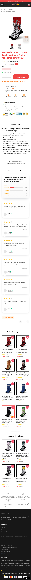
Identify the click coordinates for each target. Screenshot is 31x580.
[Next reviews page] (27, 321)
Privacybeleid (4, 531)
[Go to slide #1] (11, 46)
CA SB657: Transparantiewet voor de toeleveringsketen (14, 536)
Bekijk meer (15, 430)
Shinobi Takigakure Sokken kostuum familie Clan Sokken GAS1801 (22, 398)
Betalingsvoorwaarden (6, 545)
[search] (26, 4)
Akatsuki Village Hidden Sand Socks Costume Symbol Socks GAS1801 (7, 351)
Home (2, 9)
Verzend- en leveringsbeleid (7, 543)
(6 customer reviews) (13, 61)
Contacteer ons (4, 549)
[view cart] (29, 4)
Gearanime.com (11, 147)
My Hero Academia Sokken (8, 11)
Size (3, 66)
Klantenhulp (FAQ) (5, 551)
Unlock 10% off (3, 573)
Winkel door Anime (10, 9)
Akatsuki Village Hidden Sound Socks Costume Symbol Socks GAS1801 (22, 351)
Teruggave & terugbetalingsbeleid (9, 547)
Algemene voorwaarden (6, 529)
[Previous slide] (3, 28)
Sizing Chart (5, 157)
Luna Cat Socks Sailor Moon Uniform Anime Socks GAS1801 (7, 421)
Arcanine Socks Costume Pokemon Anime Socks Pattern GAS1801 (7, 374)
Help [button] (28, 578)
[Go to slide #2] (19, 46)
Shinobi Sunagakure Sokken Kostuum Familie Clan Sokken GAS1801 (7, 398)
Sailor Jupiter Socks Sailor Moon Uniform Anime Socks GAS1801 (22, 421)
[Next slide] (28, 28)
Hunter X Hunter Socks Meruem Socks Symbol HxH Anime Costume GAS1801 (22, 374)
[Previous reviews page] (20, 321)
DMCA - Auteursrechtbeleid (7, 534)
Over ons (3, 527)
